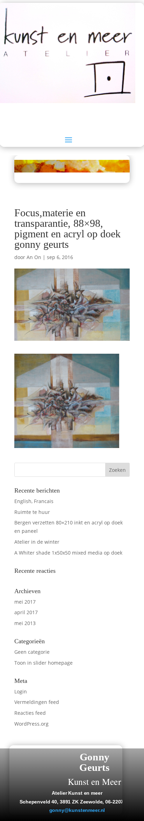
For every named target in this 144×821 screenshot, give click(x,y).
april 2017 (26, 612)
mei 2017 (25, 601)
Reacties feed (30, 713)
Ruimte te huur (32, 512)
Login (20, 691)
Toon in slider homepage (43, 662)
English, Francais (33, 501)
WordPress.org (31, 723)
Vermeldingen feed (36, 702)
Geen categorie (32, 652)
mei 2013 (25, 623)
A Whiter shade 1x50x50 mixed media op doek (68, 552)
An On (34, 257)
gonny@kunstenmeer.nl (77, 810)
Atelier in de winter (36, 541)
